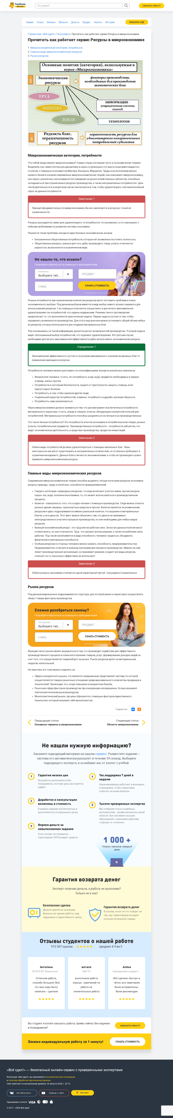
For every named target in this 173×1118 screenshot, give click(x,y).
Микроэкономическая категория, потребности (56, 47)
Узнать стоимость (97, 285)
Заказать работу (130, 1025)
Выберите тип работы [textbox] (49, 275)
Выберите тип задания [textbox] (49, 626)
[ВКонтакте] (133, 709)
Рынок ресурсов (39, 55)
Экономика (63, 34)
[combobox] (54, 274)
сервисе (101, 754)
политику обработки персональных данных (29, 1080)
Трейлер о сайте (56, 1093)
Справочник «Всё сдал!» (41, 34)
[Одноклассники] (139, 709)
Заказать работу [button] (151, 6)
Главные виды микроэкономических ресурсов (56, 51)
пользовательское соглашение (60, 1077)
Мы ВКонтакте (24, 1093)
